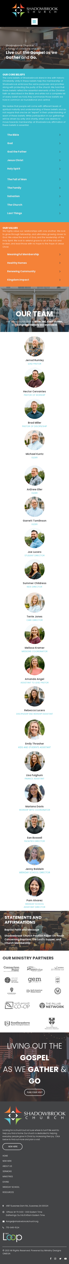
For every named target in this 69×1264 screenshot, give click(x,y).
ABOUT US (7, 1166)
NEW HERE (7, 1161)
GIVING (6, 1181)
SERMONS (7, 1171)
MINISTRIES (8, 1176)
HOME (5, 1155)
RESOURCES (8, 1192)
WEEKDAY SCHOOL (11, 1187)
